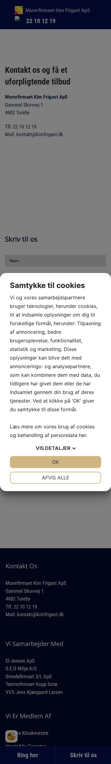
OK (55, 462)
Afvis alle (55, 478)
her (82, 435)
